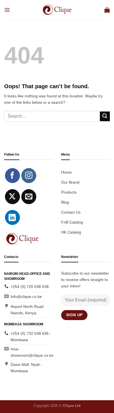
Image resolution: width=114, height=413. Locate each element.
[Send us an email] (28, 196)
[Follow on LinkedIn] (12, 217)
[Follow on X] (12, 196)
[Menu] (7, 9)
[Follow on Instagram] (28, 175)
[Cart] (107, 10)
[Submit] (105, 116)
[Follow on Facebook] (12, 175)
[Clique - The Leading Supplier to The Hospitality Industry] (57, 9)
